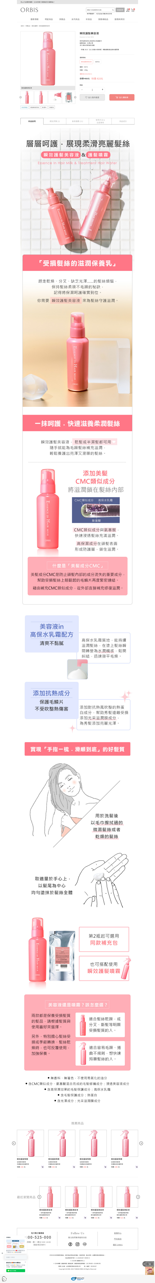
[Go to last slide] (20, 97)
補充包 (97, 62)
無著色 (51, 107)
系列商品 (75, 19)
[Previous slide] (14, 1143)
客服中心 (117, 1233)
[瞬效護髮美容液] (50, 1197)
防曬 (104, 14)
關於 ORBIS (118, 1244)
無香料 (44, 107)
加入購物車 (123, 97)
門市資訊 (117, 1239)
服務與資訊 (120, 19)
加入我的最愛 (93, 97)
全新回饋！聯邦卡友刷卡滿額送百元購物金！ (35, 2)
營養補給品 (103, 19)
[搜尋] (113, 10)
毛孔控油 (99, 14)
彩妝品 (89, 19)
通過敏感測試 (34, 107)
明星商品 (49, 19)
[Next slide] (75, 97)
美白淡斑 (109, 14)
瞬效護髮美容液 (86, 62)
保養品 (62, 19)
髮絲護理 (35, 26)
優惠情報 (34, 19)
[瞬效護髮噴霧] (30, 1143)
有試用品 (24, 107)
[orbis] (29, 10)
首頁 (22, 26)
